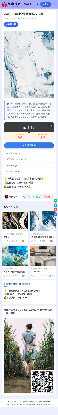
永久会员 (44, 134)
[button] (55, 201)
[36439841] (43, 256)
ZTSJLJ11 (8, 237)
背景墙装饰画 (24, 18)
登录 (47, 4)
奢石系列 (19, 234)
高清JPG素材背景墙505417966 (42, 238)
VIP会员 (21, 134)
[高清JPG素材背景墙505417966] (43, 221)
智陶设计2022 (28, 401)
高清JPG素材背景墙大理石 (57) (15, 273)
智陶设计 (13, 196)
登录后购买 (30, 145)
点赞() (49, 197)
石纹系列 (45, 268)
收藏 (38, 197)
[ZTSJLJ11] (15, 221)
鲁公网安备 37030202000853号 (38, 404)
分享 (27, 197)
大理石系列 (9, 234)
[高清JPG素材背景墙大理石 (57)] (15, 256)
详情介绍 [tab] (12, 24)
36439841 (35, 271)
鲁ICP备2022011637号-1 (16, 404)
